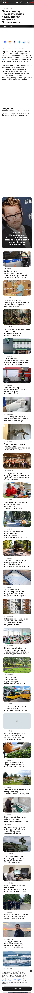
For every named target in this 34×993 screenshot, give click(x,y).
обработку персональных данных (11, 980)
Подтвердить (17, 989)
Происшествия (7, 26)
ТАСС (4, 59)
